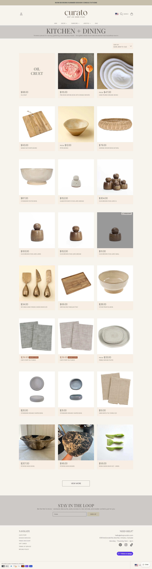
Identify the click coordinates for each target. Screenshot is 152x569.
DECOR (63, 23)
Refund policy (24, 549)
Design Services (25, 538)
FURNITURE (74, 23)
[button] (124, 14)
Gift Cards (23, 544)
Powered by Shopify (17, 564)
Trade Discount (24, 541)
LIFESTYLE (86, 23)
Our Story (22, 535)
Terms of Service (25, 546)
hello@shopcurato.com (124, 535)
